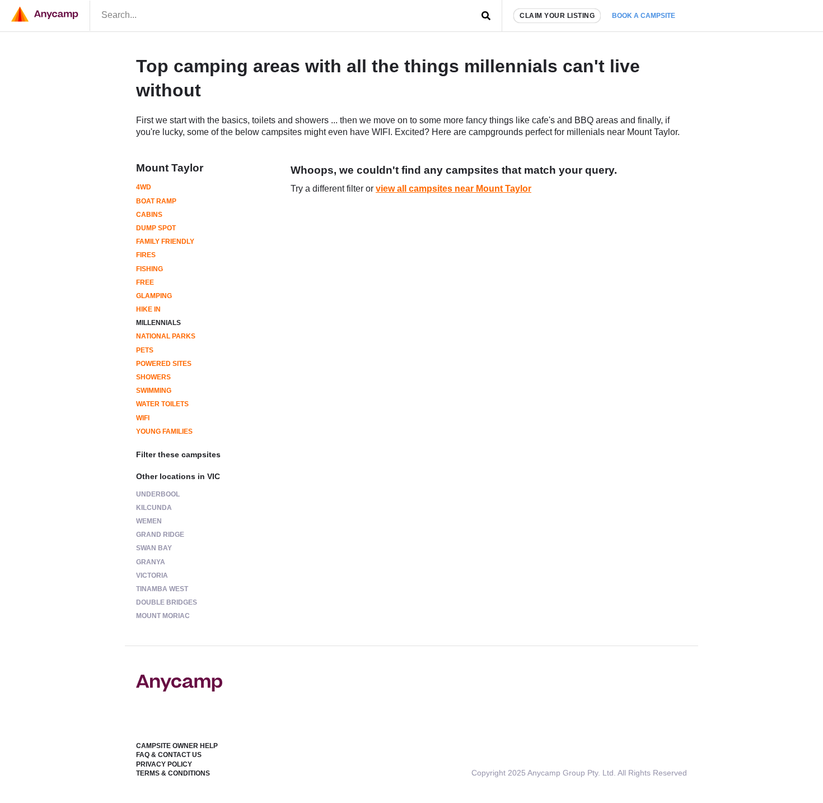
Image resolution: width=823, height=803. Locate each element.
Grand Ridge (160, 535)
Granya (150, 562)
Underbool (158, 494)
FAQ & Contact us (169, 755)
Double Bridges (166, 602)
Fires (146, 255)
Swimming (153, 390)
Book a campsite (643, 16)
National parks (165, 336)
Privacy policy (164, 764)
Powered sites (163, 364)
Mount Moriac (163, 616)
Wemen (149, 521)
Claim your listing (557, 16)
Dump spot (156, 228)
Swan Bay (154, 548)
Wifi (142, 418)
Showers (153, 377)
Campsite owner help (177, 746)
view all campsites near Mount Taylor (453, 188)
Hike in (148, 309)
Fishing (149, 269)
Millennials (158, 323)
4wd (143, 187)
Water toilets (162, 404)
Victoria (152, 575)
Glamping (154, 296)
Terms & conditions (173, 773)
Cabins (149, 215)
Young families (164, 431)
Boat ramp (156, 201)
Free (145, 282)
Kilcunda (154, 508)
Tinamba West (162, 589)
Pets (144, 350)
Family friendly (165, 241)
